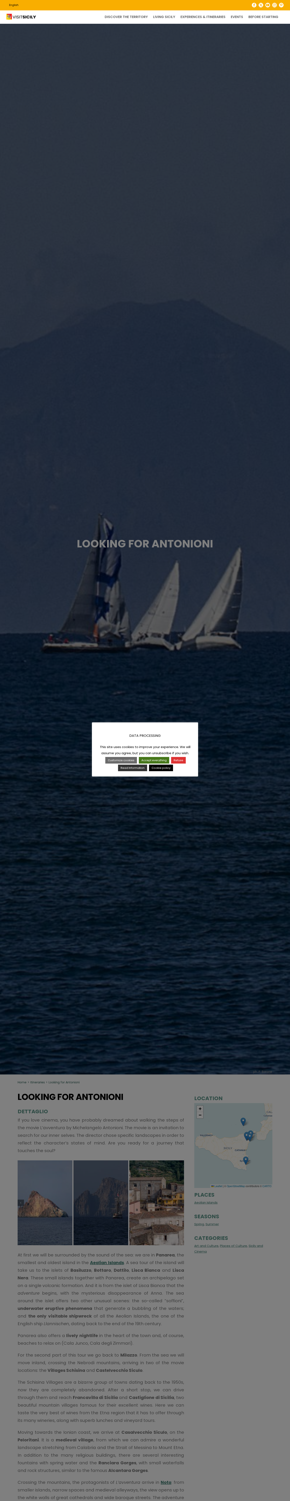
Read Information (133, 768)
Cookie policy (161, 768)
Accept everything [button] (154, 760)
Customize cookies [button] (121, 760)
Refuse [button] (178, 760)
